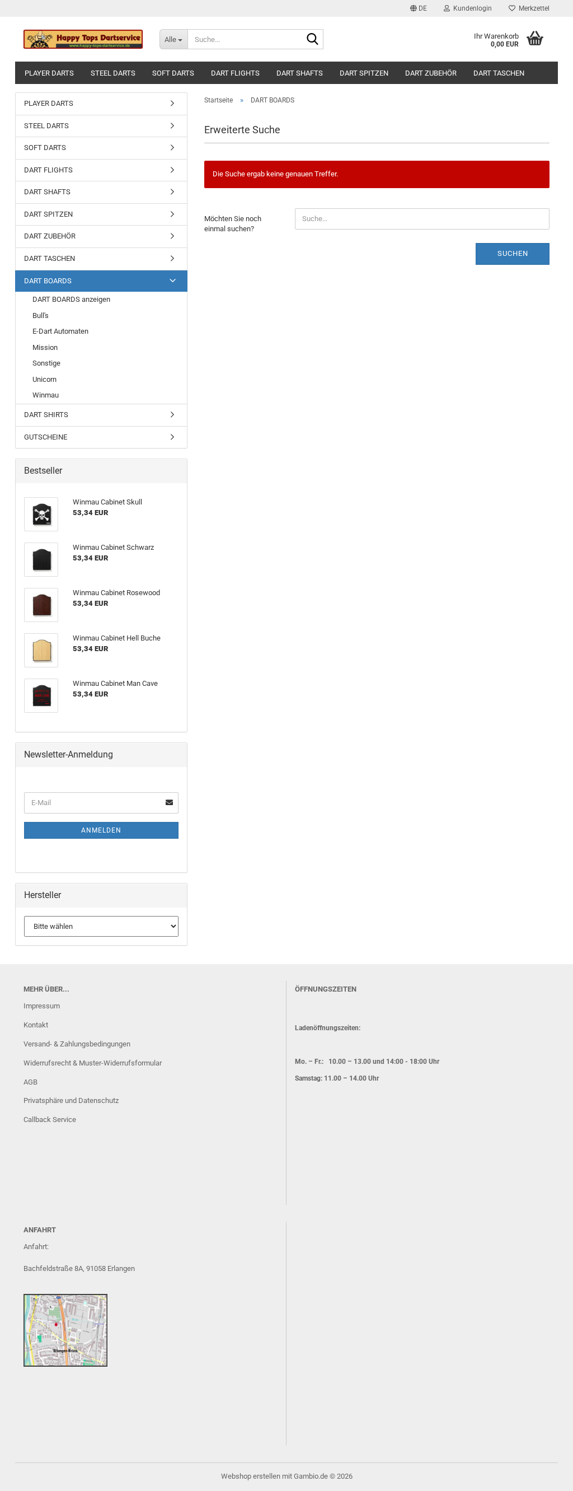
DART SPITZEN (364, 73)
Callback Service (50, 1119)
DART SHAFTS (299, 73)
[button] (418, 8)
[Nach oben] (542, 1474)
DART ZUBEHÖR (431, 73)
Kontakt (36, 1025)
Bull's (40, 315)
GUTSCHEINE (45, 437)
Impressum (42, 1006)
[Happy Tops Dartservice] (83, 39)
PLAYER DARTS (49, 73)
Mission (45, 347)
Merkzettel (532, 8)
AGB (30, 1082)
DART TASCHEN (498, 73)
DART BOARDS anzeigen (71, 299)
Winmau (45, 395)
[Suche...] (312, 40)
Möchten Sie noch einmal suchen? (232, 223)
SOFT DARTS (173, 73)
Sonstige (46, 363)
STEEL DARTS (113, 73)
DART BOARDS (48, 281)
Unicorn (44, 379)
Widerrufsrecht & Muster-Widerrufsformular (93, 1063)
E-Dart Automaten (60, 331)
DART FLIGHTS (235, 73)
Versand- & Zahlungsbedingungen (77, 1044)
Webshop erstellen (250, 1476)
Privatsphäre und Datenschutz (71, 1100)
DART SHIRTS (46, 414)
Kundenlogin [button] (471, 8)
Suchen (512, 253)
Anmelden (101, 830)
